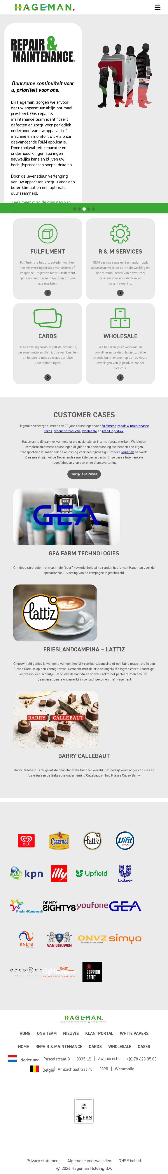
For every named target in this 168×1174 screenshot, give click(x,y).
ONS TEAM (47, 1033)
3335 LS (84, 1059)
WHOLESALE (119, 1047)
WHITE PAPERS (134, 1033)
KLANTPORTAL (99, 1033)
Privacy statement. (43, 1161)
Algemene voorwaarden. (89, 1161)
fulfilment (109, 426)
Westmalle (124, 1069)
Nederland (30, 1060)
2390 (103, 1069)
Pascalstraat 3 (56, 1059)
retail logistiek (113, 431)
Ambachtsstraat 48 (75, 1069)
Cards (95, 1047)
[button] (157, 7)
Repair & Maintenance (58, 1047)
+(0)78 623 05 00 (142, 1059)
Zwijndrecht (109, 1059)
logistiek (127, 452)
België (48, 1070)
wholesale (89, 431)
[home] (75, 7)
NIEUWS (71, 1033)
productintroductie (67, 431)
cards (48, 431)
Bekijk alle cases (84, 474)
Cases (144, 1047)
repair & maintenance (133, 426)
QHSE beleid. (130, 1161)
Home (25, 1033)
